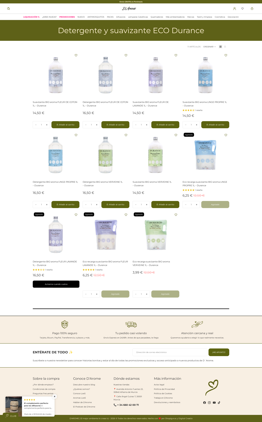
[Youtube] (214, 402)
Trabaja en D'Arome (163, 398)
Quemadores (157, 17)
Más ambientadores (175, 17)
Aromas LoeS (79, 398)
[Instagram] (209, 402)
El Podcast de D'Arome (84, 406)
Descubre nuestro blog (84, 384)
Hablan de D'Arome (82, 402)
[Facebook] (204, 402)
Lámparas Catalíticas (138, 17)
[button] (242, 9)
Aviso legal (159, 384)
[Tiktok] (219, 402)
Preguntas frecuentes (43, 393)
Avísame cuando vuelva (56, 284)
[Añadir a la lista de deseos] (76, 55)
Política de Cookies (163, 393)
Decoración (233, 17)
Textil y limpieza (204, 17)
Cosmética (220, 17)
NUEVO (81, 17)
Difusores (120, 17)
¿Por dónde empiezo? (43, 384)
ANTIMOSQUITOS (95, 17)
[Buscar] (8, 9)
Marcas (190, 17)
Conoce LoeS (79, 393)
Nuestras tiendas (121, 384)
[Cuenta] (235, 9)
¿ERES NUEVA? (49, 17)
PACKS (110, 17)
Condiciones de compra (44, 389)
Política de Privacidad (164, 389)
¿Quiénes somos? (81, 389)
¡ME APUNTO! (218, 352)
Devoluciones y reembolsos (167, 402)
